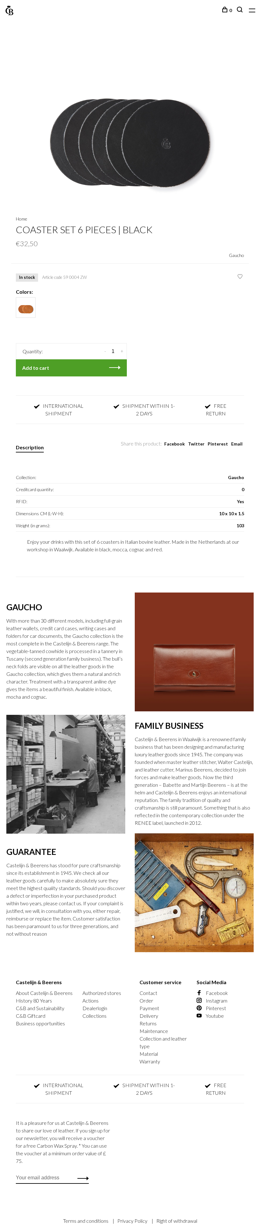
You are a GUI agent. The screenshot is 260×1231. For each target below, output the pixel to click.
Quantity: (33, 351)
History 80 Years (34, 1000)
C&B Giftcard (30, 1016)
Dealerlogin (94, 1008)
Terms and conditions (86, 1221)
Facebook (174, 443)
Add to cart (35, 368)
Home (21, 218)
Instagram (216, 1000)
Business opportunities (40, 1023)
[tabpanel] (130, 118)
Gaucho (236, 255)
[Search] (240, 10)
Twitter (196, 443)
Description (30, 447)
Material (149, 1054)
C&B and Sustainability (40, 1008)
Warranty (150, 1061)
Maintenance (154, 1031)
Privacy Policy (132, 1221)
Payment (149, 1008)
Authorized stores (101, 993)
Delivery (149, 1016)
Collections (94, 1016)
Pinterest (218, 443)
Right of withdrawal (176, 1221)
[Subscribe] (81, 1178)
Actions (90, 1000)
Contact (148, 993)
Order (146, 1000)
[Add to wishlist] (240, 277)
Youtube (214, 1016)
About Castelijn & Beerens (44, 993)
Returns (148, 1023)
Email (237, 443)
